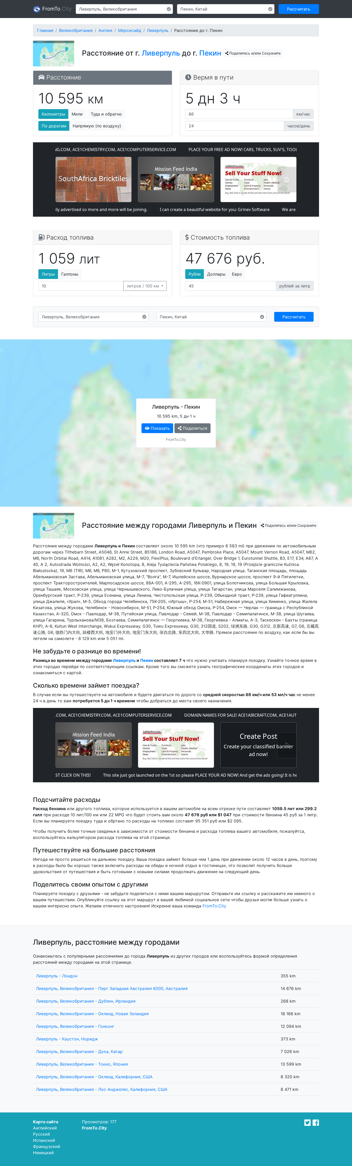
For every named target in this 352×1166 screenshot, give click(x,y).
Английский (45, 1127)
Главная (45, 30)
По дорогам (54, 125)
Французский (46, 1146)
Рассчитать (298, 9)
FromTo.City (214, 905)
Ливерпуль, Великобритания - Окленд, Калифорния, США (94, 1076)
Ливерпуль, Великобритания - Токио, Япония (82, 1064)
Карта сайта (45, 1121)
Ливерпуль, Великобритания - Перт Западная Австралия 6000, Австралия (112, 988)
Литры (48, 274)
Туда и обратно (106, 114)
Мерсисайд (129, 30)
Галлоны (69, 274)
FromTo (56, 9)
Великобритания (76, 30)
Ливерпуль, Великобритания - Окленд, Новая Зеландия (92, 1013)
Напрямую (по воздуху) (97, 125)
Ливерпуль (158, 30)
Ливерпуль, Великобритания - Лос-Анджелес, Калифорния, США (101, 1089)
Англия (105, 30)
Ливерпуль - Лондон (56, 975)
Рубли (195, 274)
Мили (77, 114)
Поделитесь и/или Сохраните (254, 53)
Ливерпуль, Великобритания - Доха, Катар (79, 1051)
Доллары (216, 274)
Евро (237, 274)
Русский (41, 1134)
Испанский (44, 1140)
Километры (53, 114)
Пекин (210, 53)
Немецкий (43, 1152)
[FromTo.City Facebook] (316, 1122)
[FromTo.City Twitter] (307, 1122)
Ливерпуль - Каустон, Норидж (67, 1038)
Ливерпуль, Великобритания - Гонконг (75, 1026)
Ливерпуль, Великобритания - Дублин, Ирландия (86, 1001)
